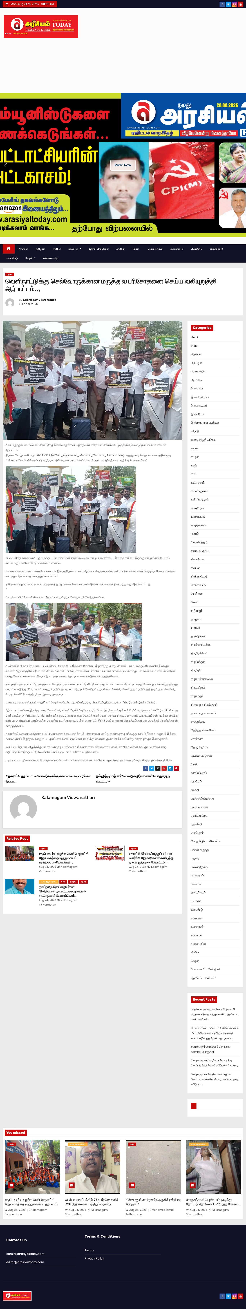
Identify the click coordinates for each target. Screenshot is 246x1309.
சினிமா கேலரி (199, 576)
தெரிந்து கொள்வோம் (203, 730)
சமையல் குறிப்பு (200, 551)
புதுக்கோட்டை (199, 816)
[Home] (9, 249)
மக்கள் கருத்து (200, 850)
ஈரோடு (195, 431)
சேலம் (194, 602)
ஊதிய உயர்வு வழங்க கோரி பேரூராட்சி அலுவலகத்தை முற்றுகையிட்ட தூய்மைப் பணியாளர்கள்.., (63, 858)
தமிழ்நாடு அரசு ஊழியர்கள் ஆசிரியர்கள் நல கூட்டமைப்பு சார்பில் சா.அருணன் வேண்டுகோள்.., (62, 891)
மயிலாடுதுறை (199, 867)
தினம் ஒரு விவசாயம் (203, 713)
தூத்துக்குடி (198, 722)
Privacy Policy (94, 1258)
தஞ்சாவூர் (197, 611)
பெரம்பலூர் (197, 833)
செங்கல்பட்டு (198, 585)
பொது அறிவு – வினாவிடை (207, 841)
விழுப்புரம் (196, 935)
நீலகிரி (195, 790)
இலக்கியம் (197, 414)
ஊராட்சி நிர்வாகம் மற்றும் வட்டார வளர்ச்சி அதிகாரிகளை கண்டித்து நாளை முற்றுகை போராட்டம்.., (151, 858)
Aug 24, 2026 (47, 867)
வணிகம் (196, 901)
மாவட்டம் (74, 249)
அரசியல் (23, 249)
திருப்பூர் (196, 670)
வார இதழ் (12, 258)
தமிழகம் (40, 249)
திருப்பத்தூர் (198, 662)
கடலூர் (195, 457)
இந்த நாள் (197, 388)
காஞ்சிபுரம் (197, 508)
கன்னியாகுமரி (199, 499)
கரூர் (194, 465)
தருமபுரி (195, 628)
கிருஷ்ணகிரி (198, 525)
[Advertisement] (123, 66)
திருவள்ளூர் (198, 687)
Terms (89, 1250)
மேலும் (29, 258)
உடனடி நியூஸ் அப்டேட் (49, 881)
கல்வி (63, 881)
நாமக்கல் (196, 781)
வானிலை (196, 918)
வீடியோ (121, 249)
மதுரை (9, 274)
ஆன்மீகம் (196, 249)
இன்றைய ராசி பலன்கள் (205, 423)
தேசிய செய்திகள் (99, 249)
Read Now (123, 165)
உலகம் (136, 249)
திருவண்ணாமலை (202, 679)
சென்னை (197, 594)
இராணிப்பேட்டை (200, 397)
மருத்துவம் (197, 875)
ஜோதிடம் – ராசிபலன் (203, 978)
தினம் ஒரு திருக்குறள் (204, 705)
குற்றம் (195, 534)
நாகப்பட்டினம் (199, 773)
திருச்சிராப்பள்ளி (201, 645)
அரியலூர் (196, 363)
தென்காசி (197, 739)
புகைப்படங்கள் (155, 249)
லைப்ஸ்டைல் (177, 249)
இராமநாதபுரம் (199, 405)
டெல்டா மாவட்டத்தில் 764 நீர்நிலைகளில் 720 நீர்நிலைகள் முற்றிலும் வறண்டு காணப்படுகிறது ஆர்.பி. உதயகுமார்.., (215, 1033)
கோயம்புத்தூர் (199, 542)
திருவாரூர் (197, 696)
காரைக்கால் (198, 516)
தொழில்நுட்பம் (199, 747)
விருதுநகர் (197, 927)
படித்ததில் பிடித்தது (202, 798)
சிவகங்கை (197, 559)
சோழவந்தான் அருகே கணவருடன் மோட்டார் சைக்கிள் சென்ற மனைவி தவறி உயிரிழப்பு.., (215, 1079)
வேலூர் (195, 961)
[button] (5, 165)
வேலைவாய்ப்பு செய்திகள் (206, 969)
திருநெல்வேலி (199, 653)
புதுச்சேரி (196, 824)
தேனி (194, 764)
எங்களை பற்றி (51, 258)
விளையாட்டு (216, 249)
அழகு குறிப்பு (198, 371)
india (194, 346)
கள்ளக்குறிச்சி (200, 491)
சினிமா (57, 249)
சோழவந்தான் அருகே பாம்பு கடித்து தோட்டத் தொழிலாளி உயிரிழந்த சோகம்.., (213, 1202)
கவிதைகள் (198, 482)
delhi (194, 337)
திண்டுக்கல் (198, 636)
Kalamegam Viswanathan (39, 299)
